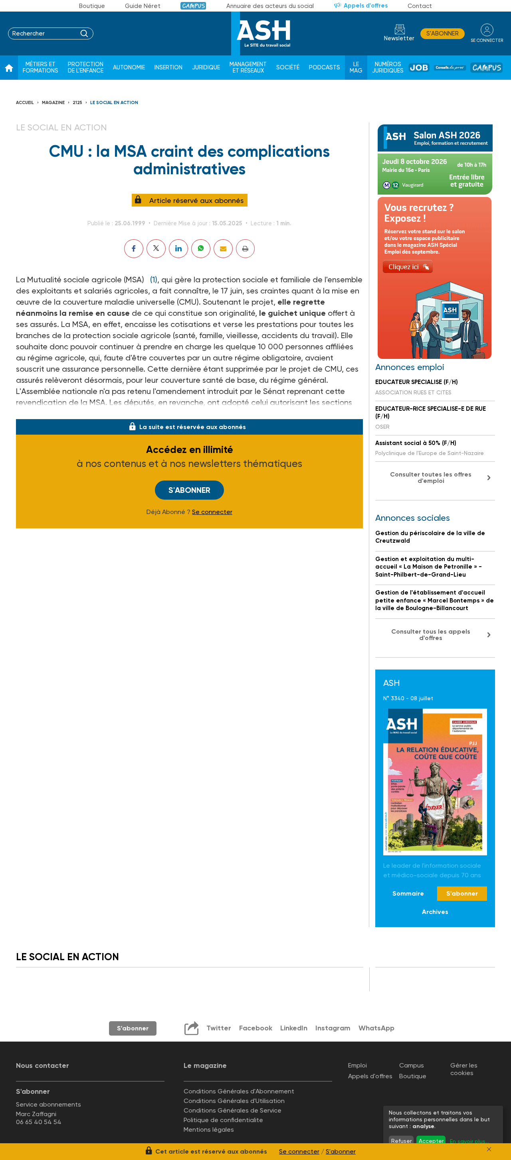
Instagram (333, 1028)
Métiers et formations (40, 67)
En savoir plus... (469, 1141)
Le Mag (356, 67)
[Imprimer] (245, 248)
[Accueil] (9, 67)
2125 (77, 102)
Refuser (401, 1141)
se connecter (487, 40)
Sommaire (408, 893)
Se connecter (212, 512)
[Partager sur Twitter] (156, 248)
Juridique (206, 67)
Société (287, 67)
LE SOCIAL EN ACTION (114, 102)
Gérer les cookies (463, 1069)
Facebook (255, 1028)
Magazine (53, 102)
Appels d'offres (366, 5)
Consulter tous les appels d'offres (430, 635)
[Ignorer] (489, 1149)
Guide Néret (142, 6)
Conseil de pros (449, 67)
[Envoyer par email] (223, 248)
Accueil (25, 102)
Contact (420, 6)
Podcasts (324, 67)
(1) (153, 279)
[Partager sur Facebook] (133, 248)
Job (419, 67)
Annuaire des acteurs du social (270, 6)
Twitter (218, 1028)
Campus (193, 6)
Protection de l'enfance (85, 67)
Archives (435, 912)
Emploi (357, 1065)
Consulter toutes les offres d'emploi (430, 477)
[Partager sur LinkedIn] (178, 248)
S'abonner (442, 33)
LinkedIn (293, 1028)
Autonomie (129, 67)
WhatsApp (376, 1028)
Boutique (92, 6)
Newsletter (399, 38)
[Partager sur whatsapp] (200, 248)
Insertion (168, 67)
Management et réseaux (248, 67)
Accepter (431, 1141)
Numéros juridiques (388, 67)
